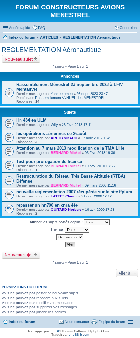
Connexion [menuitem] (128, 28)
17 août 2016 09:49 (96, 138)
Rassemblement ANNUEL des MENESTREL (70, 98)
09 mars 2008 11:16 (100, 185)
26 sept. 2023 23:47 (92, 94)
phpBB (55, 331)
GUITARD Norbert (66, 209)
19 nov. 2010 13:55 (100, 166)
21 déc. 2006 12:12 (96, 196)
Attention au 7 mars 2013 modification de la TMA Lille (70, 148)
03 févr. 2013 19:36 (100, 153)
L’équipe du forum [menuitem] (111, 322)
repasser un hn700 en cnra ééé (47, 205)
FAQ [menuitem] (41, 28)
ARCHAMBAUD (64, 138)
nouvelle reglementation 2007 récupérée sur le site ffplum (74, 191)
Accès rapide (19, 28)
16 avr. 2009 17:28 (99, 209)
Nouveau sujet (19, 59)
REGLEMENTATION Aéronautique (51, 49)
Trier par (57, 229)
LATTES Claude (64, 196)
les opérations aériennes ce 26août (51, 133)
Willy (54, 125)
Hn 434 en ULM (31, 120)
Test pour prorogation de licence (49, 161)
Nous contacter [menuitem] (77, 322)
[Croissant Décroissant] (70, 237)
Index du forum (22, 322)
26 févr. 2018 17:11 (77, 125)
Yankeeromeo (62, 94)
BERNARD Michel (66, 153)
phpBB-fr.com (79, 334)
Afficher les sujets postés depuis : (57, 222)
